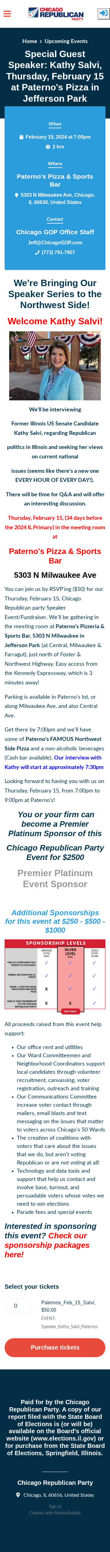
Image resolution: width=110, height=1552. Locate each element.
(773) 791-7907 (58, 252)
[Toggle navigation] (7, 14)
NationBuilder (68, 1513)
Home (29, 41)
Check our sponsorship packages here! (47, 1245)
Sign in (55, 1507)
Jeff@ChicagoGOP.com (55, 242)
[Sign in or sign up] (103, 14)
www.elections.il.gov (63, 1438)
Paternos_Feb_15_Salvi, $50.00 (68, 1306)
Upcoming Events (66, 41)
